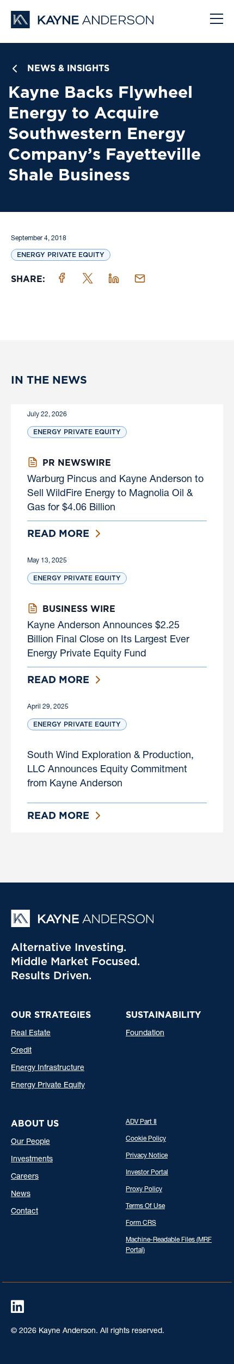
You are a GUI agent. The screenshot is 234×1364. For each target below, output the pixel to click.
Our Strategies (51, 1015)
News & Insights (68, 68)
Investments (32, 1159)
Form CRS (141, 1223)
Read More (58, 533)
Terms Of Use (145, 1206)
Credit (21, 1051)
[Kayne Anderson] (82, 24)
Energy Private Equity (60, 255)
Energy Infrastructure (47, 1068)
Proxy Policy (144, 1189)
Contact (24, 1212)
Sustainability (163, 1015)
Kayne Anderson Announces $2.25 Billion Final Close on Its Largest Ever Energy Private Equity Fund (108, 640)
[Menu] (216, 20)
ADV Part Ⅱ (141, 1122)
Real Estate (31, 1033)
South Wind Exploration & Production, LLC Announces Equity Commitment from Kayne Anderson (110, 770)
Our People (30, 1142)
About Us (35, 1123)
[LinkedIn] (17, 1306)
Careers (25, 1177)
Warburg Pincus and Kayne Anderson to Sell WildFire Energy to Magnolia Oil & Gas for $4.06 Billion (115, 494)
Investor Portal (147, 1172)
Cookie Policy (146, 1139)
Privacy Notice (147, 1156)
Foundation (145, 1033)
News (20, 1194)
